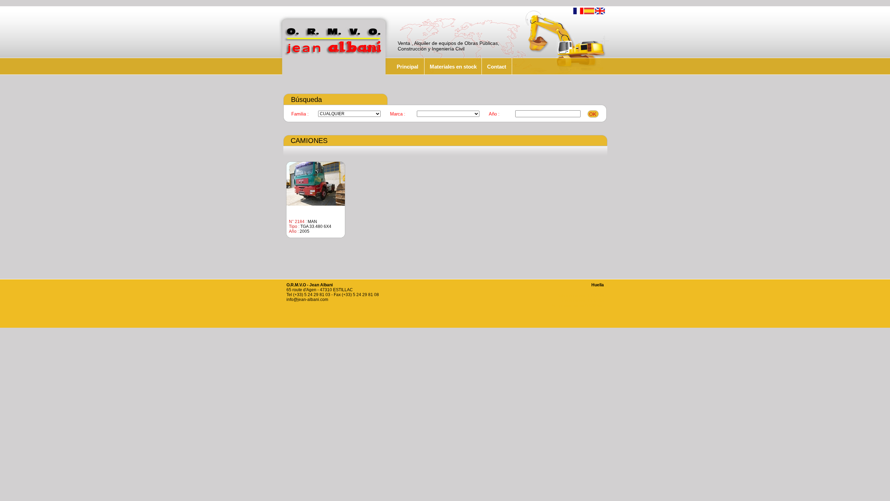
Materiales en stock (453, 67)
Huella (597, 285)
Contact (496, 67)
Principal (407, 67)
